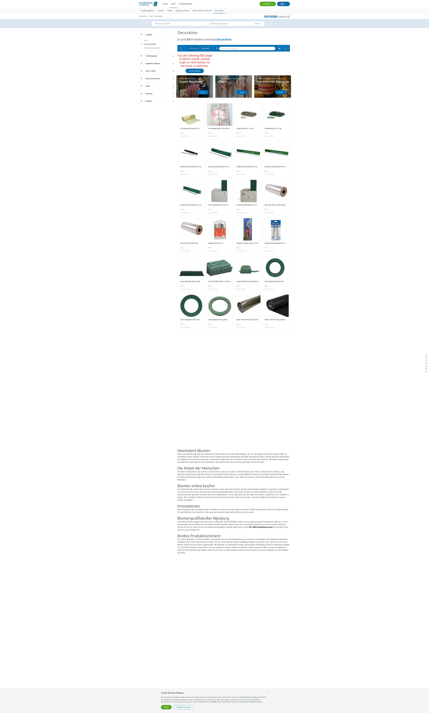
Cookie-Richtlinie (253, 700)
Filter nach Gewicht (153, 78)
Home (165, 4)
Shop (173, 4)
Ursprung (149, 93)
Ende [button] (166, 707)
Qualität (149, 101)
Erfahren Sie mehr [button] (184, 707)
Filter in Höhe (151, 71)
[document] (214, 697)
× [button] (267, 692)
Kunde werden (194, 71)
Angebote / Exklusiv (153, 63)
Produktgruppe (151, 56)
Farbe (148, 86)
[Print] (279, 48)
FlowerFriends (185, 4)
